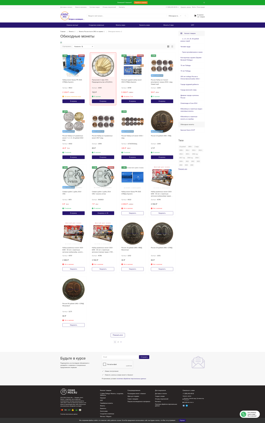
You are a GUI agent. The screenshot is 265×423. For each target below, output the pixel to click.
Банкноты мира (144, 25)
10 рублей (182, 146)
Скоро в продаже (133, 399)
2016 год (195, 154)
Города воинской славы (189, 90)
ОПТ (192, 25)
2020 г (181, 161)
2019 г (197, 157)
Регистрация (201, 7)
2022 (192, 161)
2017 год (182, 157)
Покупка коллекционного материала (139, 401)
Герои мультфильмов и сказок (192, 52)
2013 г (200, 150)
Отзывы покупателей (109, 7)
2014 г (181, 154)
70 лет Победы (186, 71)
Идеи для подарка (133, 396)
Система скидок (95, 7)
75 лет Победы (186, 65)
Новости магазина (80, 7)
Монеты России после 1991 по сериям (91, 31)
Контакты (122, 7)
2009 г (181, 150)
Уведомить (132, 213)
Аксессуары (104, 411)
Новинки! (103, 398)
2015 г (188, 154)
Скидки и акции (160, 396)
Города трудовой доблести (190, 84)
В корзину (73, 101)
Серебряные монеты (106, 403)
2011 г (188, 150)
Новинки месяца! (72, 25)
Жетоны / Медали (105, 416)
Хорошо (182, 420)
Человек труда (185, 46)
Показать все (118, 335)
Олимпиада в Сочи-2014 (189, 103)
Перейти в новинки (141, 2)
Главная (62, 31)
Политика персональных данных (69, 414)
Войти (194, 7)
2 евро (197, 146)
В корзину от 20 (103, 213)
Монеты (71, 31)
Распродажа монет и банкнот (137, 393)
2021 (187, 161)
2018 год (190, 157)
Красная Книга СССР (188, 130)
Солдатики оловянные (96, 25)
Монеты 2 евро (168, 25)
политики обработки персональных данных (131, 378)
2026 (191, 165)
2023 (198, 161)
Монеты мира (120, 25)
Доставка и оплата (66, 7)
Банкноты (103, 408)
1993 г (190, 146)
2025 (186, 165)
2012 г (194, 150)
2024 (180, 165)
